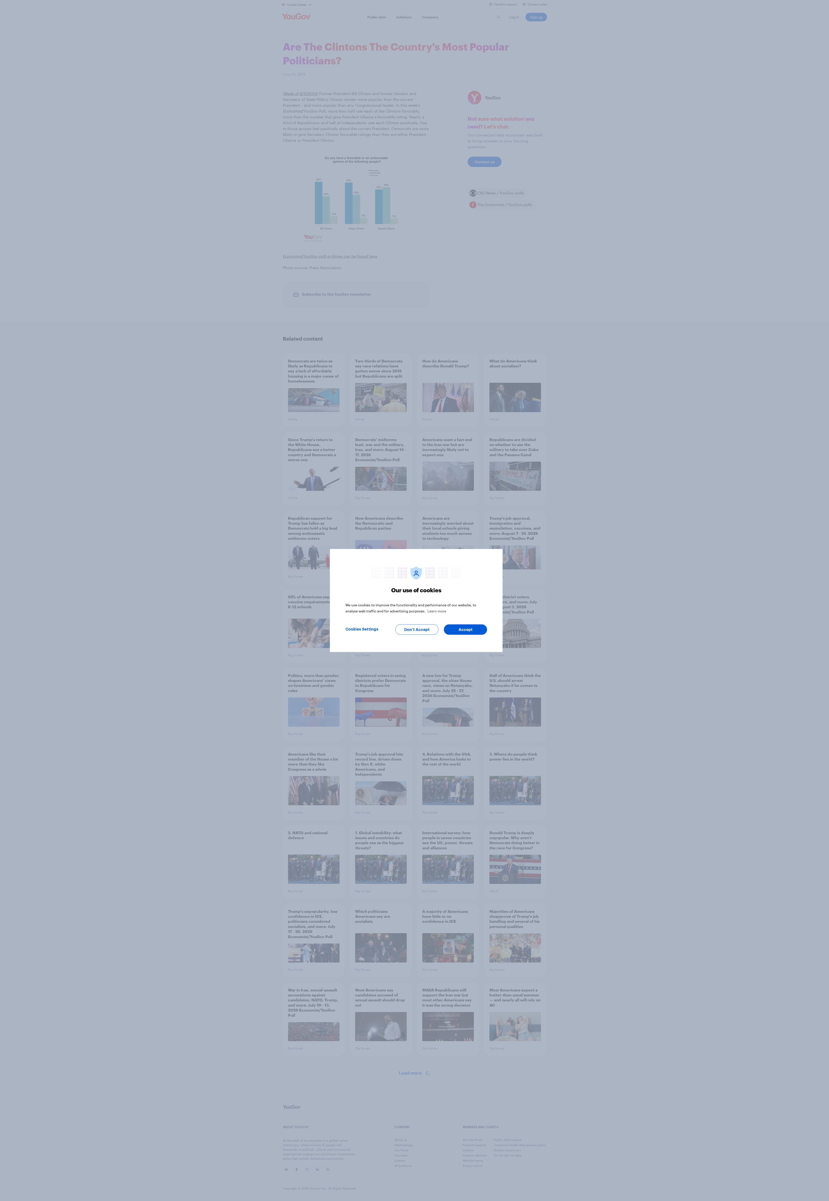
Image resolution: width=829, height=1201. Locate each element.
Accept (466, 630)
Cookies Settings (361, 629)
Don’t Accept (417, 630)
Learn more (436, 611)
